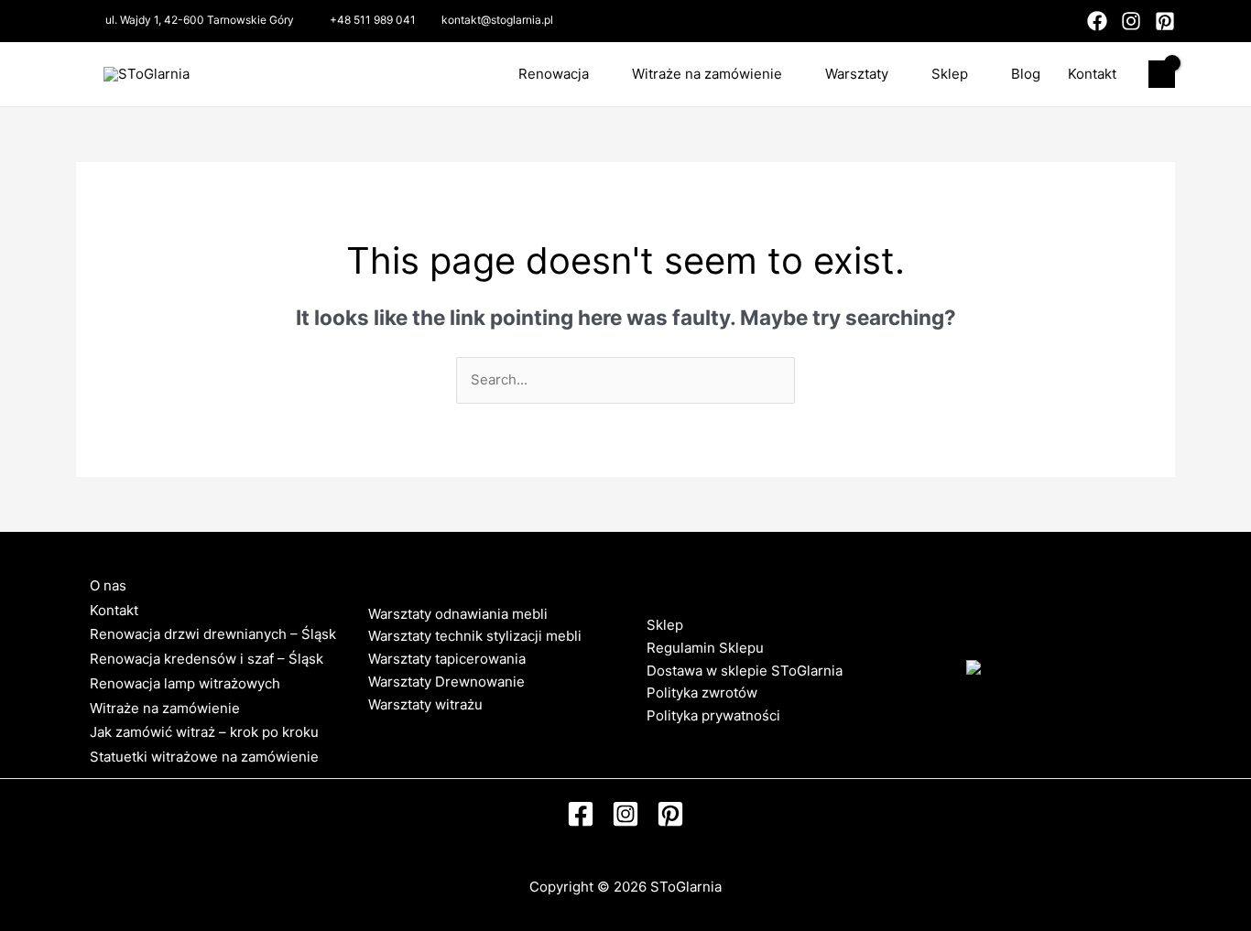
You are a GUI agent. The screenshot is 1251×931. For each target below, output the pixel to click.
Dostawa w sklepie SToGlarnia (745, 670)
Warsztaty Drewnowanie (446, 681)
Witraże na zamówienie (707, 73)
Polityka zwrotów (702, 692)
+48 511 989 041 (373, 20)
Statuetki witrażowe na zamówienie (204, 756)
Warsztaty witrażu (425, 704)
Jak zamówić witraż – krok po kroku (204, 732)
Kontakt (1092, 73)
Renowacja (553, 73)
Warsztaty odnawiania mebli (458, 613)
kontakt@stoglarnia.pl (497, 20)
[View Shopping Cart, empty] (1161, 74)
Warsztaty (856, 73)
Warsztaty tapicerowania (447, 658)
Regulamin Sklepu (705, 647)
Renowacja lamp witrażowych (185, 683)
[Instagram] (1131, 21)
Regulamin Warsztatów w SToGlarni (483, 726)
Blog (1025, 73)
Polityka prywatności (713, 715)
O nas (108, 585)
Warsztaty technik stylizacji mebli (475, 635)
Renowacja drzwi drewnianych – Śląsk (213, 634)
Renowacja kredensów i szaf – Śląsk (206, 658)
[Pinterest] (1165, 21)
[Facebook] (1097, 21)
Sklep (949, 73)
